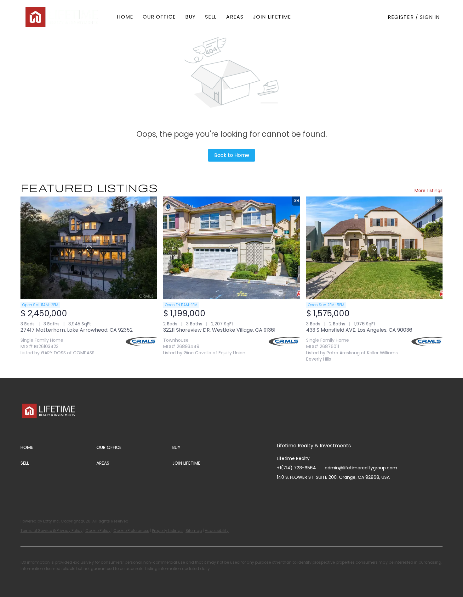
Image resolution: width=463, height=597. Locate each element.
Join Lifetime (272, 16)
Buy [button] (190, 16)
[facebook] (281, 491)
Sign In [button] (430, 17)
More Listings (428, 190)
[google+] (344, 491)
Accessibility (217, 530)
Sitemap (194, 530)
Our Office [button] (159, 16)
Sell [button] (210, 16)
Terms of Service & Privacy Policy (51, 530)
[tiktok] (332, 491)
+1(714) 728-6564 (296, 468)
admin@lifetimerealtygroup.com (361, 468)
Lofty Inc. (51, 521)
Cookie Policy (98, 530)
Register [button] (401, 17)
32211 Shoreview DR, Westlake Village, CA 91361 (219, 330)
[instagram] (307, 491)
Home (125, 16)
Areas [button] (235, 16)
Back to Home (231, 155)
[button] (62, 17)
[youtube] (319, 491)
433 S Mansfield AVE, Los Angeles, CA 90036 (359, 330)
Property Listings (167, 530)
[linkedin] (294, 491)
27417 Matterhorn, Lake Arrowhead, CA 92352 (76, 330)
